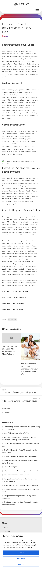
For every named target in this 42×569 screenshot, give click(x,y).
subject (30, 274)
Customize (21, 558)
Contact (7, 531)
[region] (21, 550)
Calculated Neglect (10, 467)
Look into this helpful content (15, 291)
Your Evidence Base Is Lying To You (16, 433)
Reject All (21, 564)
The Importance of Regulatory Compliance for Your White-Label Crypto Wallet (29, 369)
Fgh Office (21, 4)
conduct (5, 92)
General (5, 36)
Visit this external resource (14, 297)
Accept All (21, 553)
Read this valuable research (13, 309)
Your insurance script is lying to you (16, 475)
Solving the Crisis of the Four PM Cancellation (20, 456)
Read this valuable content (13, 303)
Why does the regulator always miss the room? (21, 471)
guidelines (12, 319)
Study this (6, 269)
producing (8, 59)
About (6, 527)
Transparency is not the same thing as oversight (21, 485)
